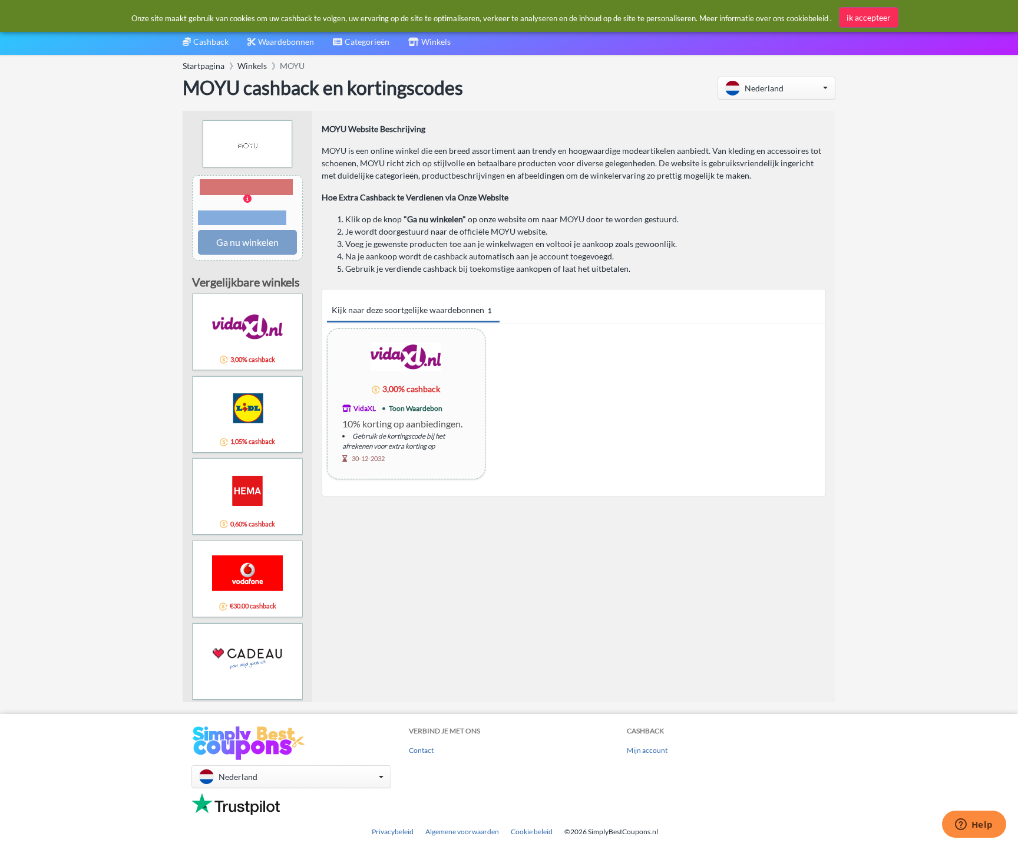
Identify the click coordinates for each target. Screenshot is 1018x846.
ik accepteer (869, 17)
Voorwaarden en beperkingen (242, 218)
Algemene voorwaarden (462, 831)
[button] (776, 88)
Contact (421, 750)
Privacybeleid (393, 831)
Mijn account (647, 750)
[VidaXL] (406, 356)
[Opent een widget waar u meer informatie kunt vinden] (973, 825)
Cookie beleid (532, 831)
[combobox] (361, 46)
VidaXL (364, 408)
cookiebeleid (807, 18)
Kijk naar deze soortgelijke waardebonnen (411, 310)
